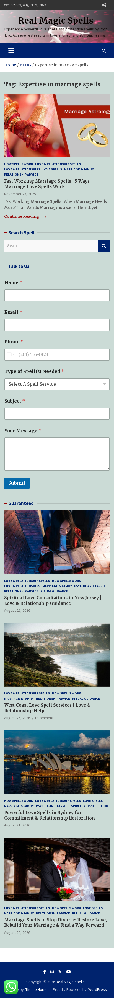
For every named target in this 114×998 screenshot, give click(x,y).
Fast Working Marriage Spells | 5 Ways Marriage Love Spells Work (47, 183)
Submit (16, 483)
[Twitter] (60, 972)
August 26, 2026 (17, 610)
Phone (14, 341)
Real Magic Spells (55, 20)
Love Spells (52, 169)
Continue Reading (22, 216)
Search (104, 246)
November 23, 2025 (20, 193)
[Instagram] (52, 972)
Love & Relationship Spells (58, 164)
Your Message (22, 430)
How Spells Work (18, 164)
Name (13, 282)
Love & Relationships (22, 169)
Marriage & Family (79, 169)
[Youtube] (68, 972)
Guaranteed (21, 503)
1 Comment (44, 717)
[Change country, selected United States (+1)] (10, 355)
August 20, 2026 (17, 932)
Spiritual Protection (89, 806)
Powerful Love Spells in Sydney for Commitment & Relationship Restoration (49, 815)
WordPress (97, 989)
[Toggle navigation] (11, 50)
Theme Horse (36, 989)
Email (13, 312)
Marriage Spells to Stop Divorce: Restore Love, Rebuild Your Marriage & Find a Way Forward (55, 922)
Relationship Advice (21, 174)
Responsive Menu (104, 5)
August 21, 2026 (17, 825)
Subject (14, 401)
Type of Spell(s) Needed (34, 371)
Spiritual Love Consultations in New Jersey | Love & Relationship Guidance (53, 600)
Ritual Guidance (54, 591)
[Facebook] (44, 972)
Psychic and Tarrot (90, 586)
